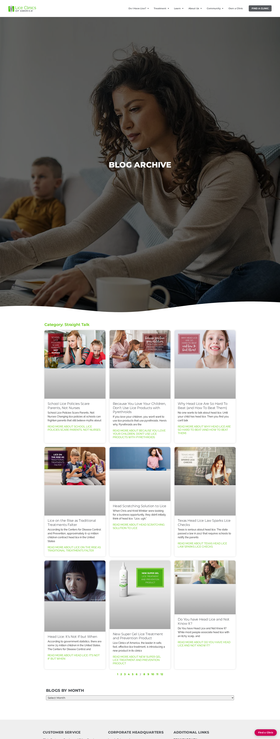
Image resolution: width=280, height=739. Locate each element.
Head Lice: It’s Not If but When (72, 637)
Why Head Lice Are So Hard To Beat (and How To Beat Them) (202, 406)
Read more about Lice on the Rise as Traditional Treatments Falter (74, 549)
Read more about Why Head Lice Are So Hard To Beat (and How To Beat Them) (204, 430)
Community (214, 8)
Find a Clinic (260, 8)
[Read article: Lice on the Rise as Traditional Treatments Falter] (74, 481)
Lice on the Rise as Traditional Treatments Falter (72, 522)
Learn (177, 8)
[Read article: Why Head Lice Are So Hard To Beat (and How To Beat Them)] (205, 364)
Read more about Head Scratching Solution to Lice (138, 526)
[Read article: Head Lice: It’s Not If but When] (74, 596)
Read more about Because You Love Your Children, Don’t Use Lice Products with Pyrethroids (139, 434)
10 (152, 674)
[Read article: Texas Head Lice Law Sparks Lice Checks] (205, 481)
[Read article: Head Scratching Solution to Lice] (140, 474)
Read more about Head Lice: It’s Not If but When (74, 657)
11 (157, 674)
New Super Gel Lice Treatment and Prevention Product (138, 636)
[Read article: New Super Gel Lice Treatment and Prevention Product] (140, 595)
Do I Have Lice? (137, 8)
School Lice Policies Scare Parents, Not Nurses (68, 406)
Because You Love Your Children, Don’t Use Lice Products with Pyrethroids (139, 408)
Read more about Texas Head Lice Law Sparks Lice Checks (202, 545)
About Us (193, 8)
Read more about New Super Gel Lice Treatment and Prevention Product (137, 660)
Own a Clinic (235, 8)
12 (162, 674)
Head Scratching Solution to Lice (139, 506)
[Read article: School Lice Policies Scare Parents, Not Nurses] (74, 364)
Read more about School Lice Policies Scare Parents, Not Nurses (74, 428)
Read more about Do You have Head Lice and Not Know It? (204, 644)
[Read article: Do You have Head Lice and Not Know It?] (205, 588)
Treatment (160, 8)
